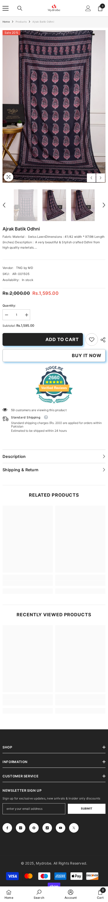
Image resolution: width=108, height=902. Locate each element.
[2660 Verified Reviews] (54, 404)
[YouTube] (60, 828)
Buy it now (86, 355)
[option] (54, 106)
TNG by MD (24, 268)
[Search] (20, 8)
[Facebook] (7, 828)
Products (21, 21)
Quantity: (9, 305)
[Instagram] (20, 828)
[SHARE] (101, 340)
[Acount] (88, 8)
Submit (86, 808)
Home (6, 21)
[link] (91, 339)
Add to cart (62, 339)
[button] (91, 177)
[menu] (6, 8)
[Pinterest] (34, 828)
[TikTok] (47, 828)
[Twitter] (74, 828)
